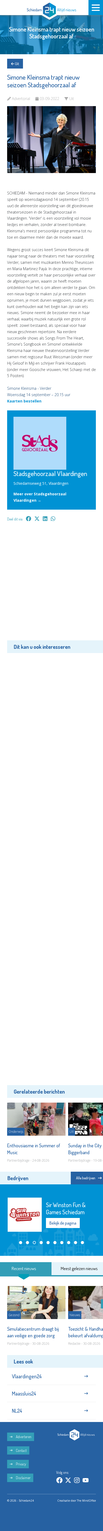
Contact (21, 1450)
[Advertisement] (51, 584)
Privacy (20, 1464)
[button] (20, 1242)
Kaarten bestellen (24, 401)
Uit (16, 63)
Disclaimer (23, 1477)
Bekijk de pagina (62, 1219)
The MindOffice (86, 1500)
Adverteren (23, 1436)
